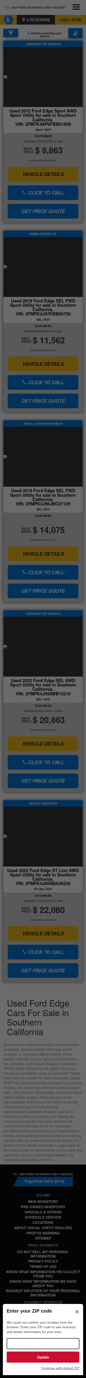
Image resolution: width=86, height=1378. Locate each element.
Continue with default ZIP (60, 1368)
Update (43, 1357)
